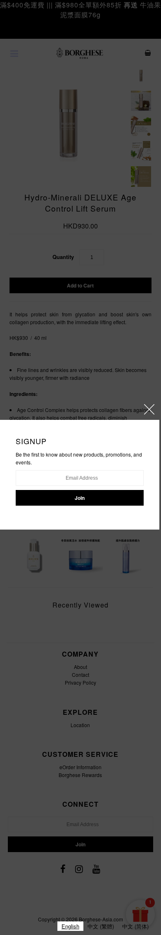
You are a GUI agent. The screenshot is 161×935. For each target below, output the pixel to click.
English (70, 926)
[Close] (149, 409)
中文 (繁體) (101, 926)
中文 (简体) (135, 926)
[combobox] (70, 926)
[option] (100, 926)
